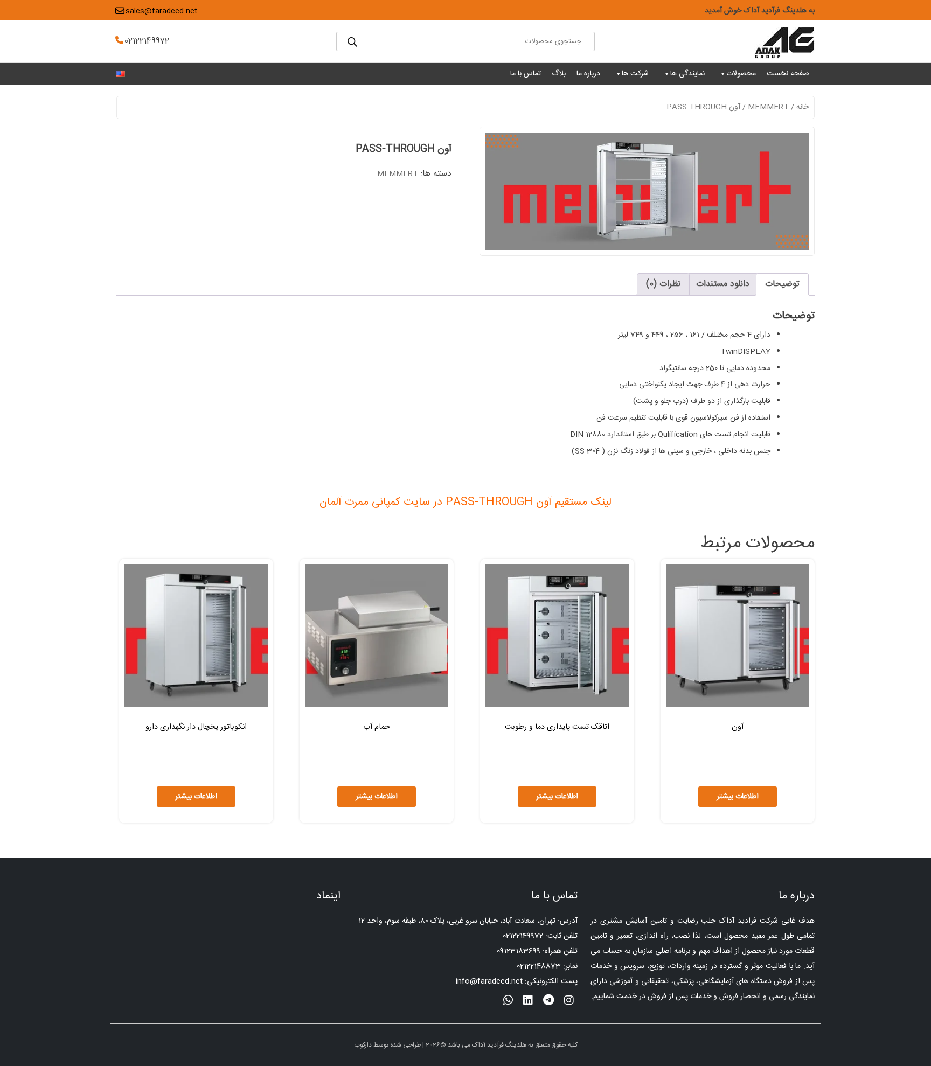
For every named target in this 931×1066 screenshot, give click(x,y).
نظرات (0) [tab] (663, 284)
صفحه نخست (788, 73)
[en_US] (120, 74)
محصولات (741, 73)
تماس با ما (525, 73)
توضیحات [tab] (782, 284)
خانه (802, 107)
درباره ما (588, 73)
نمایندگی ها (687, 73)
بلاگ (559, 73)
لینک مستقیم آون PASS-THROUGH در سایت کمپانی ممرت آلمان (465, 502)
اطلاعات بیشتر (738, 796)
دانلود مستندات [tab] (722, 284)
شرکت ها (635, 73)
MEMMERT (768, 107)
